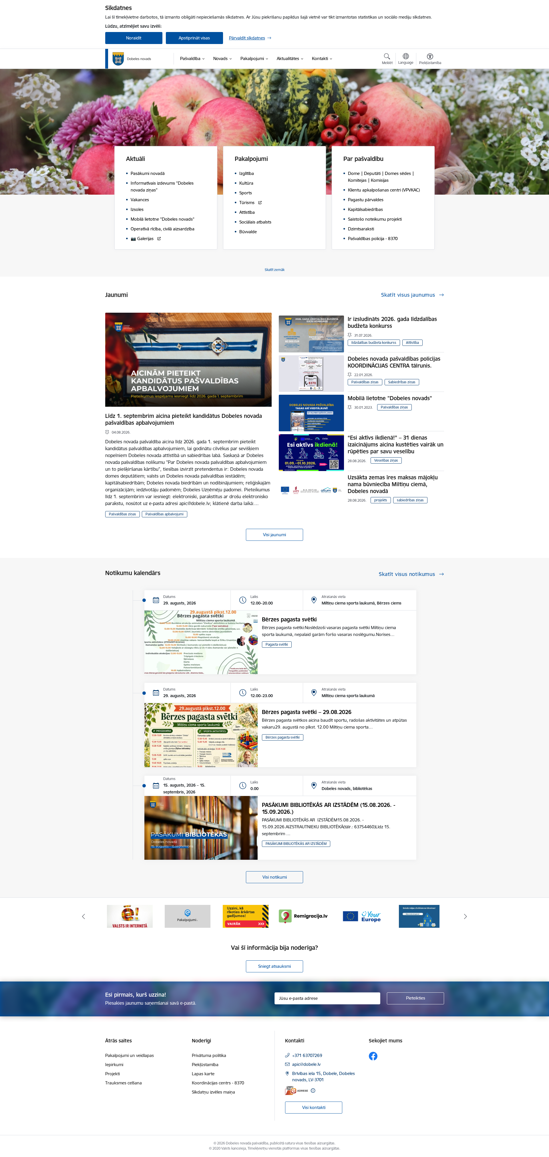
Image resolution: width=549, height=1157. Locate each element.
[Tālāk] (465, 916)
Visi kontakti (313, 1107)
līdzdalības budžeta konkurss (373, 342)
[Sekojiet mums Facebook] (373, 1056)
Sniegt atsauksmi (274, 966)
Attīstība (412, 342)
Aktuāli (135, 159)
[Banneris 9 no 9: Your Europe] (303, 916)
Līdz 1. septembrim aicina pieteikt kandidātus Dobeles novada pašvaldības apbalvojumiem (183, 419)
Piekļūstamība (205, 1064)
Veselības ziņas (386, 460)
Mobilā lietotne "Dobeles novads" (390, 398)
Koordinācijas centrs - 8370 (218, 1083)
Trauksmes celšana (123, 1083)
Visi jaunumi (274, 534)
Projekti (112, 1073)
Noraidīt (133, 38)
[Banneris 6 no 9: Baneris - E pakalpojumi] (130, 916)
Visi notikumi (274, 877)
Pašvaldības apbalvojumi (165, 514)
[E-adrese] (296, 1090)
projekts (380, 500)
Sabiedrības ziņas (401, 382)
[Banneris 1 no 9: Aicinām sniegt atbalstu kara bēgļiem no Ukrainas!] (361, 916)
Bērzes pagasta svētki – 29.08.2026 (306, 712)
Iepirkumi (114, 1064)
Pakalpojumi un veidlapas (129, 1055)
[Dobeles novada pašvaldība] (131, 59)
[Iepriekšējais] (83, 916)
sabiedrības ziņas (410, 500)
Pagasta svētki (277, 644)
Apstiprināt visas (194, 38)
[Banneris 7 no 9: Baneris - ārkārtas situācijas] (187, 916)
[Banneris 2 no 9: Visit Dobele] (419, 916)
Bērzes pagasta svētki (289, 619)
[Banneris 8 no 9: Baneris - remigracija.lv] (245, 916)
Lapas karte (203, 1073)
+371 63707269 (307, 1055)
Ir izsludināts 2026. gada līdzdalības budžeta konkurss (392, 322)
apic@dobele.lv (306, 1064)
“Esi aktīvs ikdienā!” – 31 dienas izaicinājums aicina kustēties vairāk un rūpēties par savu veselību (395, 444)
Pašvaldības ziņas (122, 514)
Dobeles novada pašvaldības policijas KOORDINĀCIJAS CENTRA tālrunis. (394, 362)
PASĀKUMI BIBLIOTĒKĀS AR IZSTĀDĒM (296, 843)
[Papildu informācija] (313, 1090)
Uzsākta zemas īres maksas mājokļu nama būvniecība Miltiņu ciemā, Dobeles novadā (393, 484)
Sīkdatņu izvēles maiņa (213, 1092)
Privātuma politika (209, 1055)
